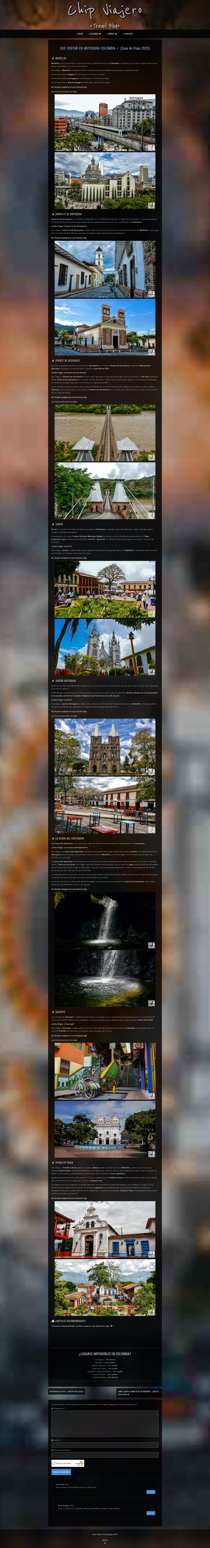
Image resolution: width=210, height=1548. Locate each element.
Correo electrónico (62, 1450)
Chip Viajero (105, 10)
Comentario (59, 1408)
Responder (151, 1492)
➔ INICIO (79, 33)
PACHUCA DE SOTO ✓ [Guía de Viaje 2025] (67, 1391)
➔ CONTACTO (128, 33)
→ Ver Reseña (111, 1377)
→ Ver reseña (109, 1359)
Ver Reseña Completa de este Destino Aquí (69, 87)
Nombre (57, 1440)
